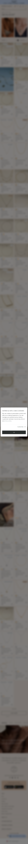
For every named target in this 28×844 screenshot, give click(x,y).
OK (14, 432)
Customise (20, 426)
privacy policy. (8, 421)
